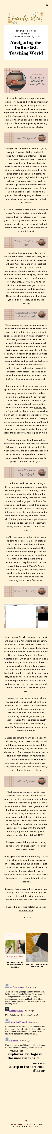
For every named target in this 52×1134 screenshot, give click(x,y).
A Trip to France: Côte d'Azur (27, 1069)
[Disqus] (26, 1016)
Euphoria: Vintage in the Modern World (25, 1056)
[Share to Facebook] (22, 917)
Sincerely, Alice (32, 37)
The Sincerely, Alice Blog (22, 1124)
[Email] (30, 917)
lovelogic (33, 1127)
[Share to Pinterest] (28, 917)
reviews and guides (26, 31)
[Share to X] (25, 917)
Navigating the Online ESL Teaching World (26, 48)
